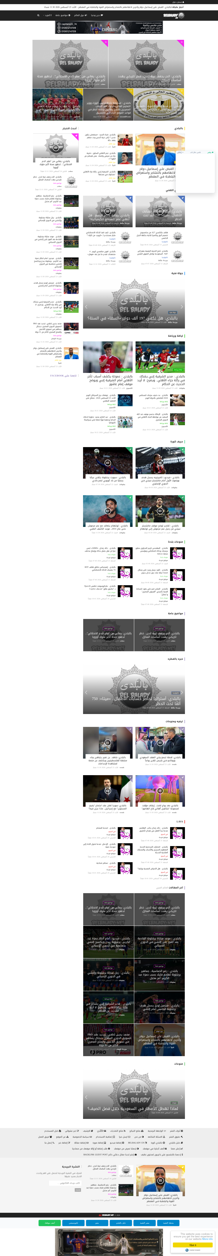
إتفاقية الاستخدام (104, 1137)
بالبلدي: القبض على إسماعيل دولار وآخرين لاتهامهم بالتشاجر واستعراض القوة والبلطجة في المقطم (47, 352)
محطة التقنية (168, 1223)
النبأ (60, 363)
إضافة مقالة (80, 1143)
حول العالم (79, 15)
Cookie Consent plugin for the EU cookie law (192, 1250)
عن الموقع (61, 1137)
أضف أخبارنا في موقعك (154, 1149)
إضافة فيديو (116, 1143)
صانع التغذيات (117, 1131)
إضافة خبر (63, 1143)
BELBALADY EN (136, 1143)
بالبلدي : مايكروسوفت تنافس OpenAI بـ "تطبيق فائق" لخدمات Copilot (100, 587)
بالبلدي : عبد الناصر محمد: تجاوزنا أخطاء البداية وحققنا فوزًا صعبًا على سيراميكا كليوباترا (99, 419)
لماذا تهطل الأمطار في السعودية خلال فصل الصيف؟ (132, 1108)
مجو (97, 1223)
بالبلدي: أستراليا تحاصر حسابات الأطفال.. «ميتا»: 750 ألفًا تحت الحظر (162, 215)
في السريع (164, 834)
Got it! (192, 1245)
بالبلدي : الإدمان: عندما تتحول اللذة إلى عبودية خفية (99, 845)
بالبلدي (178, 128)
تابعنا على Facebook (63, 375)
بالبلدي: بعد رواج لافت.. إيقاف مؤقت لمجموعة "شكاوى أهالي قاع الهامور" (160, 807)
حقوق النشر (175, 1137)
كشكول (77, 116)
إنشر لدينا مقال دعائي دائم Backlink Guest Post (109, 1155)
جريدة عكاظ (177, 223)
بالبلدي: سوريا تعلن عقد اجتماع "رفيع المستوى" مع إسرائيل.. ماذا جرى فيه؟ (108, 807)
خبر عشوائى (71, 1131)
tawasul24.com (125, 116)
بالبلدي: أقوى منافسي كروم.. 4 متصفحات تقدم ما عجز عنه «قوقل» (101, 253)
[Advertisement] (195, 172)
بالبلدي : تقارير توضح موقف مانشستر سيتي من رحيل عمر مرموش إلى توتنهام (160, 527)
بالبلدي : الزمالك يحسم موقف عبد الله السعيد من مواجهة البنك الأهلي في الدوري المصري (152, 417)
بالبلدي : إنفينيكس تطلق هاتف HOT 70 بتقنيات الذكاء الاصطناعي (100, 568)
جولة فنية (177, 273)
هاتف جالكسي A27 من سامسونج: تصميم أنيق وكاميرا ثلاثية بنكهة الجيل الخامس (152, 235)
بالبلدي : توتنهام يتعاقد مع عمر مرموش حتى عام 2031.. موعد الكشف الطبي (108, 527)
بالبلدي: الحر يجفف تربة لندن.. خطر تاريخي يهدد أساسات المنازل (149, 78)
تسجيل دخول (177, 2)
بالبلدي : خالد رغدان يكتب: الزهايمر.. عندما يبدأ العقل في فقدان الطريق (153, 829)
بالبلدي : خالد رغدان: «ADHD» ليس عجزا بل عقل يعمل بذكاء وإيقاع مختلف (100, 549)
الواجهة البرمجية (156, 1131)
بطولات (59, 208)
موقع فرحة (163, 560)
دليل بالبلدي (175, 1143)
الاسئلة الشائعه (155, 1137)
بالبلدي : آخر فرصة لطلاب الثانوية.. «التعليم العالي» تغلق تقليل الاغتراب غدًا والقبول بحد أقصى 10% (159, 109)
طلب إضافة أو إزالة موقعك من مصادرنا (90, 1149)
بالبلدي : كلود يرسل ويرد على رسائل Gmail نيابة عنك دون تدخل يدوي (153, 571)
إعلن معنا (175, 1149)
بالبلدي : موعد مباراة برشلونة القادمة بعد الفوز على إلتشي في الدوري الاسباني (48, 239)
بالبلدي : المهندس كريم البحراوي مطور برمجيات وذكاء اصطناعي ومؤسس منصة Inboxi (152, 551)
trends (174, 764)
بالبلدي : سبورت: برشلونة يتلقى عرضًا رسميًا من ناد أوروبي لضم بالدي (108, 479)
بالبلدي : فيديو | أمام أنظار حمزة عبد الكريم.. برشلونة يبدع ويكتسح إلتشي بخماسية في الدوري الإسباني (48, 262)
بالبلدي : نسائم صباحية (106, 863)
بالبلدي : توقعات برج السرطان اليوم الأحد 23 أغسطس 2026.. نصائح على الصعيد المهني (101, 398)
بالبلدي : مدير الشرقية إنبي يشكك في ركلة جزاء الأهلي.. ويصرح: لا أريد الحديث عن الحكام (47, 304)
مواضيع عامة (61, 15)
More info (207, 1239)
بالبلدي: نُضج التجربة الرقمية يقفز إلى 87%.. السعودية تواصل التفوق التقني (152, 252)
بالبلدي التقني (174, 190)
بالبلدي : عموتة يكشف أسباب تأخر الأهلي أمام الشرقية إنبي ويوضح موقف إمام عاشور (110, 380)
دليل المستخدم (51, 1131)
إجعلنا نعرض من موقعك (125, 1149)
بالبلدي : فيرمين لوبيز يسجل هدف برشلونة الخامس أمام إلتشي (48, 284)
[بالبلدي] (106, 1215)
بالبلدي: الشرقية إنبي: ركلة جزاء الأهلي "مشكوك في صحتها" (99, 173)
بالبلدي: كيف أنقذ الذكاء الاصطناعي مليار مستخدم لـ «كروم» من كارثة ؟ (101, 234)
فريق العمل (44, 1137)
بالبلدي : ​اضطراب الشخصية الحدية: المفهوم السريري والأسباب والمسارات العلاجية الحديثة (152, 849)
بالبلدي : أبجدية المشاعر (106, 828)
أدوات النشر (175, 1131)
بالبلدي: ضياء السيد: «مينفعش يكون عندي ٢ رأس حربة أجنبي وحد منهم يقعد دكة (100, 137)
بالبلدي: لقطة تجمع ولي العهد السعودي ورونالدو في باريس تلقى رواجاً (160, 759)
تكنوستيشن (73, 1223)
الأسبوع (165, 404)
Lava (180, 821)
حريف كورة (176, 441)
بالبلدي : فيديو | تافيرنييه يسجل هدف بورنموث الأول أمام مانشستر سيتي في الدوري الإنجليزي (160, 480)
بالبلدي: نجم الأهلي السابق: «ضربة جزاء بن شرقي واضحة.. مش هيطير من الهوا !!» (133, 7)
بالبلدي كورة (157, 1143)
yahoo (103, 84)
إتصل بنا (48, 1143)
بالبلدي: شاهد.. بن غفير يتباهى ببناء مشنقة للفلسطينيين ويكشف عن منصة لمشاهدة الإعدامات (108, 760)
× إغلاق (180, 152)
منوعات (178, 1063)
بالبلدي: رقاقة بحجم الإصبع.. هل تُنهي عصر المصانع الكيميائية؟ (109, 217)
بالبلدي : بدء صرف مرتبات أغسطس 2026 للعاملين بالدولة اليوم (153, 396)
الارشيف (87, 1131)
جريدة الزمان (56, 338)
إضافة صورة (98, 1143)
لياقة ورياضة (57, 311)
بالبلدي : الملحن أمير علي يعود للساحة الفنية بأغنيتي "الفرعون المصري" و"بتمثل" (152, 591)
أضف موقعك (50, 1223)
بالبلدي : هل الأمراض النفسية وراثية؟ (153, 868)
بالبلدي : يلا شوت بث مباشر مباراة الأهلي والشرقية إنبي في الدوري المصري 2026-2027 (58, 109)
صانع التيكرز (135, 1131)
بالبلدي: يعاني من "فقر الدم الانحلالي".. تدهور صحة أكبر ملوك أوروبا (71, 78)
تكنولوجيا (165, 241)
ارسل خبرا (123, 1137)
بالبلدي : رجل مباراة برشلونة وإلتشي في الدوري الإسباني (50, 219)
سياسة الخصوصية (81, 1137)
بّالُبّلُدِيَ (100, 1131)
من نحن (138, 1137)
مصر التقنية (144, 1223)
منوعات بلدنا (175, 541)
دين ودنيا (96, 15)
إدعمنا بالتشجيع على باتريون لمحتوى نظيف (161, 1155)
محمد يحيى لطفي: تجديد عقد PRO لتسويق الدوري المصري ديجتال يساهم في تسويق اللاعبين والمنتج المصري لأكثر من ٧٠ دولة (47, 328)
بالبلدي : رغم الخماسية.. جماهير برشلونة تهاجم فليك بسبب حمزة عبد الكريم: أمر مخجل (48, 198)
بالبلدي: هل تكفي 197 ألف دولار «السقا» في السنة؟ (132, 318)
